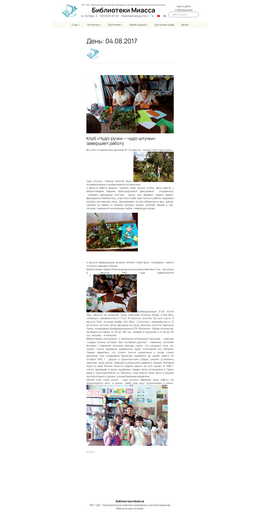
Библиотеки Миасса (123, 10)
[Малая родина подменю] (147, 24)
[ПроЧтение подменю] (122, 24)
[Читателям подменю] (100, 24)
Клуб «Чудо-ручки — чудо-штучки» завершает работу (121, 141)
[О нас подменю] (79, 24)
